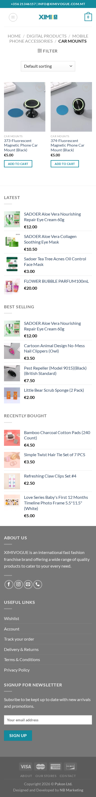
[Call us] (37, 584)
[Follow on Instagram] (18, 584)
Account (11, 628)
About (26, 776)
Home (14, 35)
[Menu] (13, 17)
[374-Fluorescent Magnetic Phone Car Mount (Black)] (71, 107)
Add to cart (18, 163)
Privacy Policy (17, 669)
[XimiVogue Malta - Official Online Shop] (48, 17)
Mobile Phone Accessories (48, 38)
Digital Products (46, 35)
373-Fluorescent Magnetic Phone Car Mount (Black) (21, 145)
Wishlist (11, 618)
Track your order (19, 638)
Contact (68, 776)
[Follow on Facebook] (9, 584)
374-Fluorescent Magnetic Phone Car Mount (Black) (68, 145)
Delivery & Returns (21, 649)
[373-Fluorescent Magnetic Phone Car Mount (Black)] (24, 107)
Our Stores (45, 776)
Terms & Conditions (22, 659)
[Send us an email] (28, 584)
